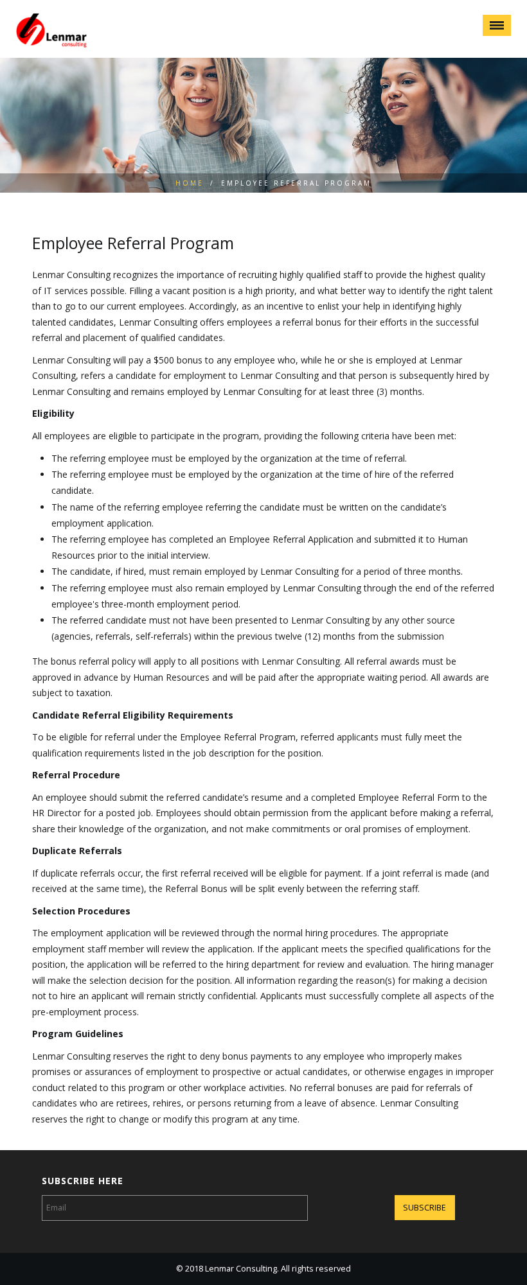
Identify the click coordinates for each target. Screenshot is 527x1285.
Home (189, 183)
